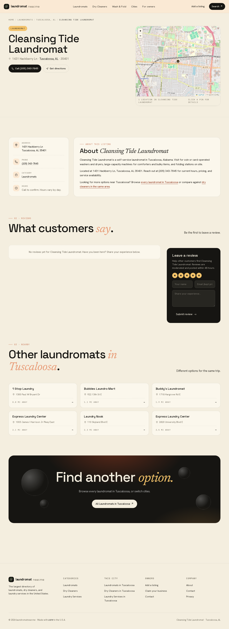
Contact (149, 596)
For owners (148, 6)
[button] (178, 61)
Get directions (58, 68)
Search (217, 6)
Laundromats (80, 6)
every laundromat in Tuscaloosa (159, 182)
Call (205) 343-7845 (26, 68)
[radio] (175, 275)
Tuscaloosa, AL (46, 20)
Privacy (190, 596)
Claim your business (156, 590)
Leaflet (200, 95)
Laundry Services (72, 596)
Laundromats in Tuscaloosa (119, 585)
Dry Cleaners (100, 6)
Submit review (186, 314)
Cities (134, 6)
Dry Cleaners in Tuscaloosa (119, 590)
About (189, 585)
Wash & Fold (119, 6)
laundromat (25, 6)
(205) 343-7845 (30, 163)
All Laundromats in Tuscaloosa (114, 504)
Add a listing (198, 6)
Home (11, 20)
